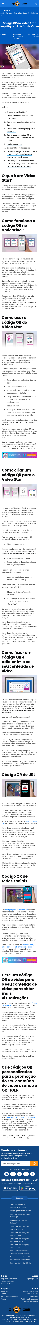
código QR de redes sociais (16, 910)
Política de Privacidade (29, 1299)
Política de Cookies (31, 1302)
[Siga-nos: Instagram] (19, 1174)
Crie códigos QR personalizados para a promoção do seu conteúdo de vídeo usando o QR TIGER (22, 163)
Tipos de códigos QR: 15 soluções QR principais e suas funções (19, 947)
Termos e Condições (30, 1291)
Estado (3, 1294)
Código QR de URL (14, 144)
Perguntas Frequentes (9, 1279)
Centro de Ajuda (7, 1284)
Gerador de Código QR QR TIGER (21, 1117)
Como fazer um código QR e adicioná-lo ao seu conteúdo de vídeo (20, 138)
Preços (3, 1299)
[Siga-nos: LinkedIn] (6, 1174)
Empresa (5, 1288)
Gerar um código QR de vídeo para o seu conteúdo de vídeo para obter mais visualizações (22, 154)
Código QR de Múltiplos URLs (20, 1211)
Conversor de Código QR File (20, 1263)
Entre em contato (7, 1281)
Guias (4, 1276)
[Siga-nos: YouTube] (13, 1174)
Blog (6, 10)
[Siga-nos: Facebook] (26, 1174)
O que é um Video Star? (17, 112)
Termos (34, 1288)
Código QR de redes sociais (18, 148)
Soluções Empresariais (9, 1296)
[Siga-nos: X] (32, 1174)
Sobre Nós (4, 1291)
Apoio (35, 1276)
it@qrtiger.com (32, 1279)
